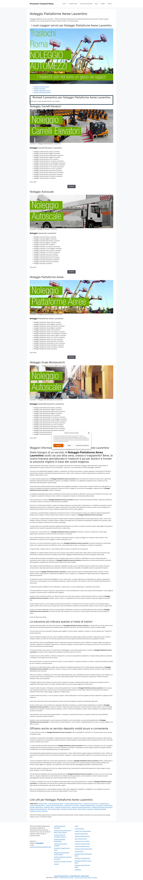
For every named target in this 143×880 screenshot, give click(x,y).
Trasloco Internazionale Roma (73, 803)
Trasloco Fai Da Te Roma (91, 803)
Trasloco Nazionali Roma (37, 805)
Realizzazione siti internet (67, 877)
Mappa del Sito (85, 876)
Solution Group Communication (83, 877)
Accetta (58, 445)
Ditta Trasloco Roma (54, 809)
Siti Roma (94, 877)
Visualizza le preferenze (82, 445)
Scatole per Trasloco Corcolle (62, 861)
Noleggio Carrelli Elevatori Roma (81, 807)
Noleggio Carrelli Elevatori (41, 86)
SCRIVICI (71, 186)
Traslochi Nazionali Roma (82, 846)
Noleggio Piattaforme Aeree (42, 90)
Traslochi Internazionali (86, 3)
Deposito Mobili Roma (36, 807)
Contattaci (78, 869)
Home (64, 3)
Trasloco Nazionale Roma (56, 803)
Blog (96, 3)
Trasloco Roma (42, 803)
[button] (89, 433)
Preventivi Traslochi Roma (42, 4)
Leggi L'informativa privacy (61, 876)
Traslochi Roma (73, 3)
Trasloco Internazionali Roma (54, 805)
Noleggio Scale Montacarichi (42, 92)
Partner (110, 3)
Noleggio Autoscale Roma (63, 807)
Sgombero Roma (49, 807)
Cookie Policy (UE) (75, 876)
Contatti (103, 3)
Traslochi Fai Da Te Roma (72, 805)
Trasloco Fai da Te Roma (82, 841)
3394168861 (40, 843)
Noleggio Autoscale (39, 88)
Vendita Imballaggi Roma (88, 805)
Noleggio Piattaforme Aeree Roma (102, 807)
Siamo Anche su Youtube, (85, 809)
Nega (69, 445)
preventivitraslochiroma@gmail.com (40, 847)
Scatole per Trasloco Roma (104, 805)
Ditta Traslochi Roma (81, 839)
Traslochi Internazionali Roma (83, 849)
